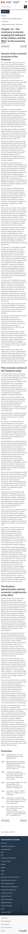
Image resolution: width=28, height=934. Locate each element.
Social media (4, 918)
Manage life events (6, 912)
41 (13, 538)
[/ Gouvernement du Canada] (10, 2)
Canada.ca (3, 15)
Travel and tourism (6, 861)
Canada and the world (6, 893)
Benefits (3, 867)
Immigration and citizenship (8, 858)
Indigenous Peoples (6, 902)
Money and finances (6, 896)
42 (14, 558)
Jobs (2, 855)
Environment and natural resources (10, 877)
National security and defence (8, 880)
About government (6, 849)
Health (2, 870)
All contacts (4, 843)
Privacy (3, 930)
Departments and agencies (8, 846)
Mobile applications (6, 921)
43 (6, 571)
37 (19, 138)
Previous (7, 46)
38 (8, 177)
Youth (2, 909)
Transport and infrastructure (8, 890)
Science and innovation (7, 899)
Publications (5, 21)
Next (24, 46)
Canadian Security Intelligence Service (12, 18)
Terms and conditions (6, 927)
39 (14, 506)
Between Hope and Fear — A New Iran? (12, 24)
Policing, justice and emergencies (9, 886)
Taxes (2, 874)
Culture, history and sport (7, 883)
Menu (4, 11)
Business (3, 864)
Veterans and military (6, 905)
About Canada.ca (5, 924)
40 (3, 524)
